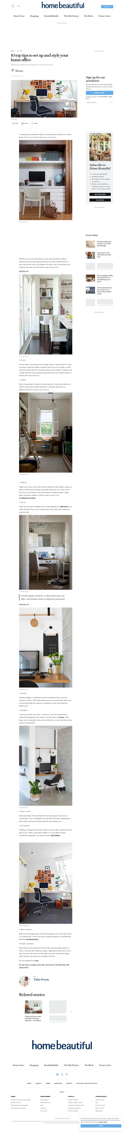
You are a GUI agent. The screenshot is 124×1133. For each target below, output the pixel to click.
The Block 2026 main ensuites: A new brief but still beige (104, 244)
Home (12, 51)
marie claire (100, 1099)
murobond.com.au (32, 939)
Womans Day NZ (45, 1102)
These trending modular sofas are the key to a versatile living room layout (105, 278)
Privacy (39, 1083)
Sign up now (99, 93)
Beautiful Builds (51, 16)
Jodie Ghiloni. (56, 835)
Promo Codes (104, 16)
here (37, 960)
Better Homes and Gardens (19, 1105)
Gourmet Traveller (74, 1108)
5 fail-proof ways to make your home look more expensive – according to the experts (33, 1019)
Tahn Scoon (19, 71)
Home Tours (19, 16)
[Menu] (13, 6)
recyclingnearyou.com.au (27, 498)
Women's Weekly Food (75, 1102)
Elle (97, 1102)
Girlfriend (99, 1111)
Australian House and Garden (21, 1099)
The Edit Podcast (71, 16)
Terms (48, 1083)
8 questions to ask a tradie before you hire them (104, 255)
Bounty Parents (73, 1111)
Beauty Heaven (100, 1105)
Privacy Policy (103, 97)
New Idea (43, 1108)
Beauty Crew (100, 1108)
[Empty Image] (90, 266)
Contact (69, 1083)
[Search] (19, 6)
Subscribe (58, 1083)
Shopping (34, 16)
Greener (61, 717)
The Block (88, 16)
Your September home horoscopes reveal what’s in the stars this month (104, 291)
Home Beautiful (16, 1102)
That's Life (43, 1111)
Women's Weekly (73, 1099)
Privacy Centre (103, 1122)
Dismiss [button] (101, 1125)
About (29, 1083)
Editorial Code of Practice (86, 1083)
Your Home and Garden (18, 1108)
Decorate (19, 51)
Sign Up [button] (106, 6)
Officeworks (64, 506)
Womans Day (44, 1099)
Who (41, 1105)
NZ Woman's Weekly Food (76, 1105)
